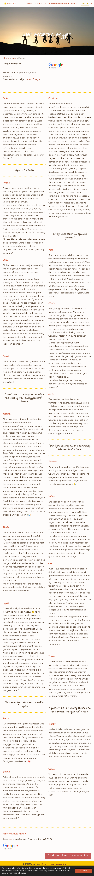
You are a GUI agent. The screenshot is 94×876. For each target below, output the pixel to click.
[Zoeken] (91, 3)
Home (6, 58)
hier (10, 839)
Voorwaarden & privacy (61, 864)
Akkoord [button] (83, 871)
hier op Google (32, 79)
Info (14, 58)
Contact (45, 864)
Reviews (22, 58)
